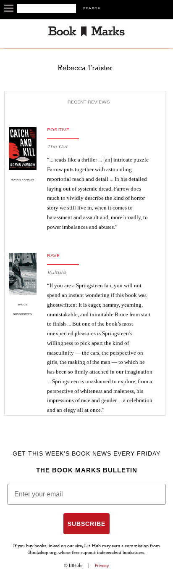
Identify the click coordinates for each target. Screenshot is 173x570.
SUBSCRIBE (86, 523)
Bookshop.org (42, 553)
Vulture (56, 272)
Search (92, 8)
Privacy (102, 565)
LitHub (75, 565)
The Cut (57, 147)
